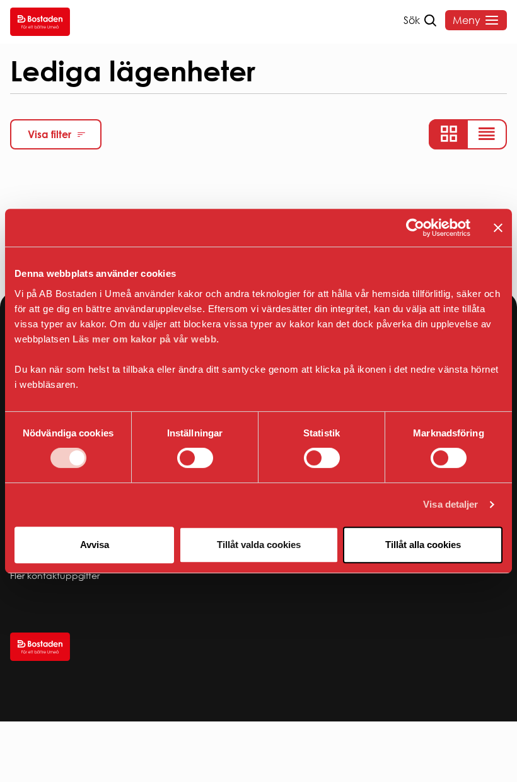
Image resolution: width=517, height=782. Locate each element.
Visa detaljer (450, 504)
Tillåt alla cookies (423, 544)
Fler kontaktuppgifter (55, 575)
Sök (412, 20)
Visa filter (49, 134)
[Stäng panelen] (498, 227)
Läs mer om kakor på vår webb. (146, 339)
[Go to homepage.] (40, 22)
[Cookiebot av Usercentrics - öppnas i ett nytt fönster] (415, 227)
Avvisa (94, 544)
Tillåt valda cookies (259, 544)
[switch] (195, 458)
